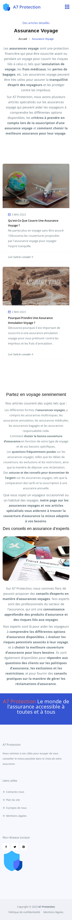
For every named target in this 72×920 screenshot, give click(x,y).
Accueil (23, 38)
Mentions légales (53, 912)
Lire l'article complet (19, 257)
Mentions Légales (16, 815)
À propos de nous (16, 807)
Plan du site (13, 799)
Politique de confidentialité (24, 912)
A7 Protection (46, 906)
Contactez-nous (15, 791)
